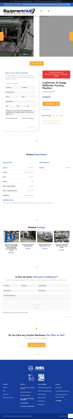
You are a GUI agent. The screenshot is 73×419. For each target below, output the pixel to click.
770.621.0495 (58, 387)
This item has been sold (56, 72)
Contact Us (5, 394)
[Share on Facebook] (54, 116)
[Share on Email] (62, 116)
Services (22, 384)
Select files (36, 307)
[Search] (68, 4)
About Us (5, 387)
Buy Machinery (24, 403)
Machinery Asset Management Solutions (27, 388)
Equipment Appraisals (25, 392)
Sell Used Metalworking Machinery (27, 399)
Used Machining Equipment (44, 387)
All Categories (41, 401)
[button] (36, 63)
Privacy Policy (61, 416)
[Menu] (40, 11)
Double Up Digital (28, 416)
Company (5, 384)
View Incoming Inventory (56, 1)
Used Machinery (42, 384)
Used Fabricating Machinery (45, 391)
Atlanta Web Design (19, 416)
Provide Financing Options (28, 118)
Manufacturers (41, 404)
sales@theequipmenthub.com (62, 391)
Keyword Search (42, 397)
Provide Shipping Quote (11, 118)
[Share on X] (57, 116)
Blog (4, 391)
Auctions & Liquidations (27, 406)
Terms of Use (67, 416)
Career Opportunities (8, 397)
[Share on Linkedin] (59, 116)
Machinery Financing (25, 395)
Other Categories (42, 394)
